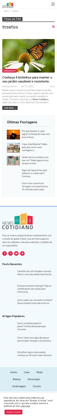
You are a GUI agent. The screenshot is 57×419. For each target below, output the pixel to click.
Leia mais (25, 406)
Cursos (37, 386)
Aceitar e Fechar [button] (13, 412)
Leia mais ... (10, 108)
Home (13, 372)
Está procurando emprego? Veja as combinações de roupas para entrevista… (34, 289)
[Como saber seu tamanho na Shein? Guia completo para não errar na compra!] (8, 303)
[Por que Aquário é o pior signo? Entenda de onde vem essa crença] (13, 134)
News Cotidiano (40, 99)
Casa (26, 372)
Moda (39, 372)
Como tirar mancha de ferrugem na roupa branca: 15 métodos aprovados (35, 186)
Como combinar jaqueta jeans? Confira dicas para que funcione (31, 326)
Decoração (34, 379)
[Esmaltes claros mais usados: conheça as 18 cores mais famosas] (8, 356)
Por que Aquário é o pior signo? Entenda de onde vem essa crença (36, 134)
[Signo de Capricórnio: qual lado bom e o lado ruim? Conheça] (13, 174)
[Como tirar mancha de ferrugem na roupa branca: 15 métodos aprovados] (13, 187)
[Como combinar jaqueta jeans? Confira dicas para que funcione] (8, 327)
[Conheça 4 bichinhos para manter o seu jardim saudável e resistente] (28, 56)
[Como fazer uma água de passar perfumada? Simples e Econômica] (8, 341)
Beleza (17, 379)
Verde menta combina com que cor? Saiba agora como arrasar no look (35, 160)
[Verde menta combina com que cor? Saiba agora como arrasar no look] (13, 161)
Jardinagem (9, 71)
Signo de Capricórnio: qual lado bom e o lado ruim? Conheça (34, 173)
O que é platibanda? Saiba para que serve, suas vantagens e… (34, 147)
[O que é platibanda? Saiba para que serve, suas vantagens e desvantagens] (13, 148)
